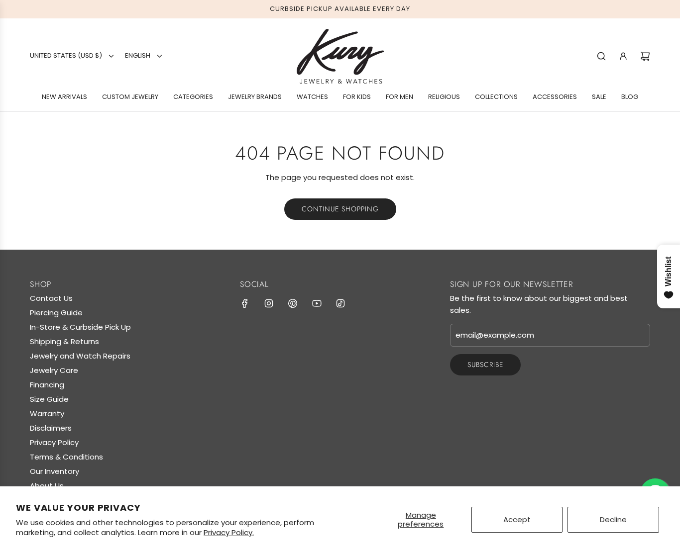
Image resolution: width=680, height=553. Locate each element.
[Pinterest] (293, 303)
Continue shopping (340, 209)
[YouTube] (317, 303)
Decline (613, 519)
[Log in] (623, 56)
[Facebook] (245, 303)
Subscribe (485, 364)
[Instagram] (269, 303)
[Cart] (645, 56)
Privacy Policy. (229, 532)
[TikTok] (340, 303)
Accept (517, 519)
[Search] (601, 56)
